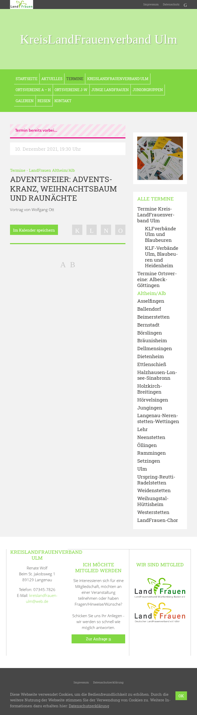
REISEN (44, 100)
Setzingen (148, 461)
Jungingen (149, 408)
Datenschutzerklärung (108, 682)
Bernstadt (148, 325)
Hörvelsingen (152, 400)
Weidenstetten (154, 490)
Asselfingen (150, 301)
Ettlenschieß (151, 364)
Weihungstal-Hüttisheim (153, 501)
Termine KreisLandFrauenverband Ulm (155, 214)
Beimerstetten (153, 317)
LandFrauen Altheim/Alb (52, 170)
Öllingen (147, 445)
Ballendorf (149, 309)
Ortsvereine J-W (71, 89)
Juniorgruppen (148, 89)
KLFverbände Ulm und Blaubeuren (160, 234)
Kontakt (63, 100)
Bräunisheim (152, 341)
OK (181, 695)
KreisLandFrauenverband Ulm (98, 39)
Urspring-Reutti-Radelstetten (156, 480)
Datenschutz (171, 4)
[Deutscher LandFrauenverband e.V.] (160, 612)
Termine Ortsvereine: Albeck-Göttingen (157, 279)
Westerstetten (153, 512)
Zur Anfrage (97, 638)
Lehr (142, 429)
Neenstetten (151, 437)
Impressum (151, 4)
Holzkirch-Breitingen (149, 389)
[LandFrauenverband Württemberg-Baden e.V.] (160, 587)
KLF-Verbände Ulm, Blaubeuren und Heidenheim (161, 257)
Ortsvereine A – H (33, 89)
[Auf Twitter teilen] (91, 230)
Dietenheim (150, 356)
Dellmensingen (154, 348)
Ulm (142, 469)
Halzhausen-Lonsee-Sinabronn (157, 375)
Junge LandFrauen (110, 89)
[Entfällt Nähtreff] (72, 264)
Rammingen (151, 453)
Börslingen (149, 333)
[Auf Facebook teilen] (77, 230)
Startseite (26, 78)
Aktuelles (51, 78)
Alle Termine (155, 199)
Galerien (25, 100)
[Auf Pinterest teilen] (106, 230)
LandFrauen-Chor (157, 520)
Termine (74, 78)
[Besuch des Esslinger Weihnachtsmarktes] (63, 264)
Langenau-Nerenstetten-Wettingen (158, 418)
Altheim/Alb (151, 293)
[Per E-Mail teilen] (120, 230)
